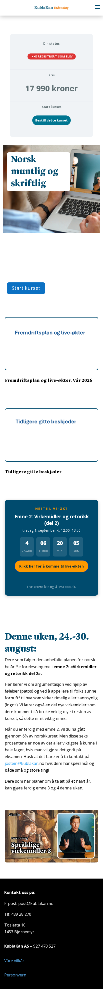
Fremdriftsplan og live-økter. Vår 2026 (48, 380)
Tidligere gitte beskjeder (33, 471)
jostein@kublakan (21, 763)
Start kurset (26, 288)
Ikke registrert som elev (51, 56)
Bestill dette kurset (51, 120)
